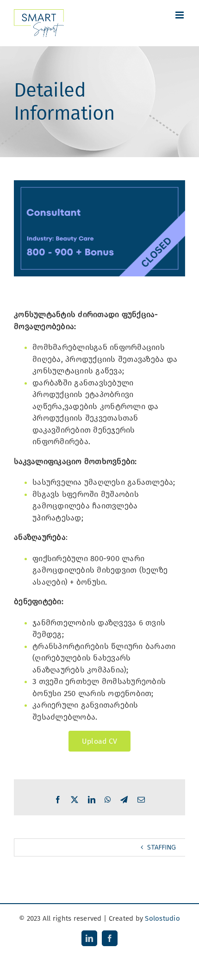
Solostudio (162, 918)
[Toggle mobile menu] (180, 15)
